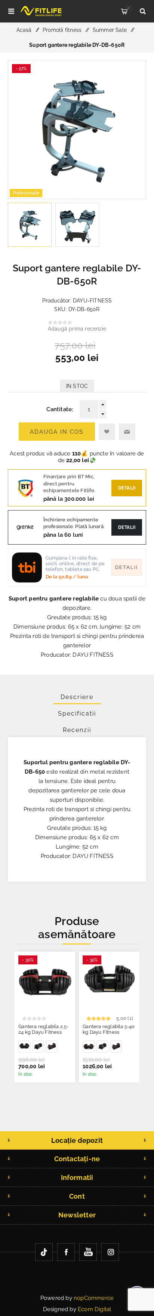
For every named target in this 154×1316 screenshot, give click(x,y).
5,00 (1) (124, 1018)
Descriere (77, 697)
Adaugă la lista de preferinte (107, 432)
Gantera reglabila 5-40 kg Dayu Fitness (109, 1029)
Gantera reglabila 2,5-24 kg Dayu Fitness (43, 1029)
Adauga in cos (56, 431)
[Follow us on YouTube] (88, 1252)
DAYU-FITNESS (92, 301)
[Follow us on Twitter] (44, 1252)
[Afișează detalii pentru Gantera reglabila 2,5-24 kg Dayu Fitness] (44, 982)
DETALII (127, 527)
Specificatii (77, 713)
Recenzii (77, 730)
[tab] (77, 697)
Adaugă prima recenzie (77, 329)
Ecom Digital (94, 1309)
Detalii (127, 488)
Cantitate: (59, 409)
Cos (128, 8)
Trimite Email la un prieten (127, 432)
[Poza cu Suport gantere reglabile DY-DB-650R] (77, 196)
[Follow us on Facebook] (66, 1252)
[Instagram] (110, 1252)
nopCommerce (94, 1298)
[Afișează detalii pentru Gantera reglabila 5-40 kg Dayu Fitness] (24, 1047)
